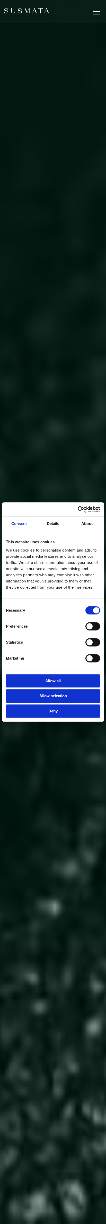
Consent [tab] (19, 523)
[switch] (92, 626)
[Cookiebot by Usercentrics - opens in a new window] (77, 509)
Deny (53, 711)
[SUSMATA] (26, 11)
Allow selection (53, 696)
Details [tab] (53, 523)
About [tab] (87, 523)
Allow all (53, 681)
